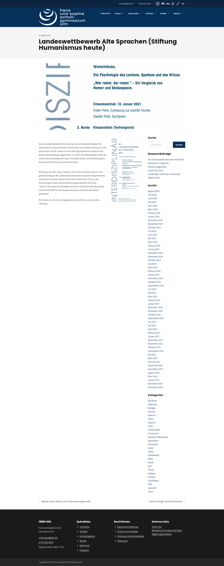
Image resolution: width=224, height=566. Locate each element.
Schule (118, 13)
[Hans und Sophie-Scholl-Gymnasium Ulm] (62, 17)
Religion (152, 473)
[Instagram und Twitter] (157, 3)
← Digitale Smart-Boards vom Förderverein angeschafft (64, 501)
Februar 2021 (154, 361)
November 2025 (155, 223)
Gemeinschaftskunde (158, 437)
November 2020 (155, 369)
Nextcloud (84, 545)
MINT (150, 458)
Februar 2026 (154, 213)
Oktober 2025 (154, 227)
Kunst (150, 448)
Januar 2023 (153, 303)
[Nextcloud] (183, 3)
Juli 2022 (152, 321)
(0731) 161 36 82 (145, 4)
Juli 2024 (152, 263)
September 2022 (156, 318)
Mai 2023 (152, 292)
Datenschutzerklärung (127, 526)
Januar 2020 (153, 380)
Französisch (153, 433)
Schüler (149, 13)
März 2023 (152, 296)
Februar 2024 (154, 271)
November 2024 (155, 256)
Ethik (150, 426)
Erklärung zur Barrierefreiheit (130, 536)
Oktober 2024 (154, 260)
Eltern (163, 13)
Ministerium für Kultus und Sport (167, 530)
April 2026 (152, 205)
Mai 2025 (152, 238)
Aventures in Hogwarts (158, 163)
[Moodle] (162, 3)
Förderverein (154, 429)
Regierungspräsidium (162, 534)
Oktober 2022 (154, 314)
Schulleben (133, 13)
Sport (150, 491)
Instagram (84, 550)
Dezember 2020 (155, 365)
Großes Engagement (157, 166)
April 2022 (152, 329)
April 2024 (152, 267)
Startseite (105, 13)
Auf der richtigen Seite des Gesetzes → (167, 501)
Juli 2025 (152, 231)
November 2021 (155, 343)
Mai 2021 (152, 354)
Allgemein (152, 404)
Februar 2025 (154, 245)
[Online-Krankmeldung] (178, 3)
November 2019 (155, 387)
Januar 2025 (153, 249)
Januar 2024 (153, 274)
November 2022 (155, 311)
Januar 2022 (153, 336)
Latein (151, 451)
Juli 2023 (152, 289)
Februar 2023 (154, 300)
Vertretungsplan (87, 536)
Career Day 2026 (155, 170)
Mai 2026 (152, 202)
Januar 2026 (153, 216)
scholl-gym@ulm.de (126, 4)
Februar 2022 (154, 332)
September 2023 (156, 285)
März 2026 (153, 209)
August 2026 (153, 191)
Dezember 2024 (155, 252)
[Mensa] (173, 3)
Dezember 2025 (155, 220)
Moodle (83, 540)
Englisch (152, 422)
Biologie (152, 408)
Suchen (179, 144)
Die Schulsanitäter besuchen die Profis (166, 159)
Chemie (151, 411)
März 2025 (152, 242)
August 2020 (153, 372)
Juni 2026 (152, 198)
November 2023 (155, 278)
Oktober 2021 (154, 347)
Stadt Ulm (157, 526)
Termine (83, 531)
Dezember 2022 (155, 307)
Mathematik (153, 455)
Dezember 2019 (155, 383)
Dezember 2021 (155, 340)
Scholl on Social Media (127, 531)
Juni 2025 (152, 234)
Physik (151, 469)
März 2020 (153, 376)
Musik (150, 462)
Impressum (122, 540)
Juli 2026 (152, 194)
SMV (150, 484)
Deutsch (152, 415)
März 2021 (152, 358)
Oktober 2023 (154, 282)
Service (176, 13)
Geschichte (153, 440)
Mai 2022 (152, 325)
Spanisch (152, 487)
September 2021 (156, 351)
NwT (150, 466)
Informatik (153, 444)
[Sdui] (168, 3)
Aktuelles (152, 400)
